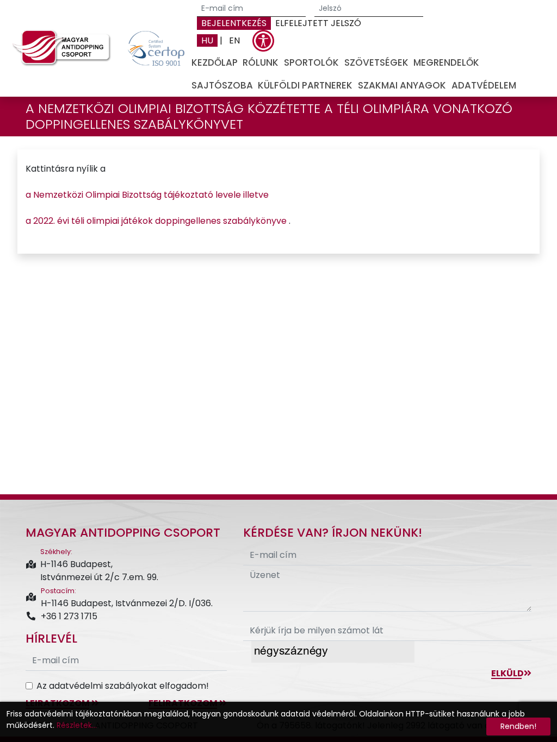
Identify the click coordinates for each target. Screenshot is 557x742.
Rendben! (518, 726)
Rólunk (260, 62)
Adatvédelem (483, 85)
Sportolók (311, 62)
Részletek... (77, 725)
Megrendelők (446, 62)
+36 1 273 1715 (69, 616)
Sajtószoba (222, 85)
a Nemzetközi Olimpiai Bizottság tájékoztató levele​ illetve (148, 194)
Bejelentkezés (234, 23)
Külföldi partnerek (305, 85)
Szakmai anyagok (402, 85)
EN (234, 40)
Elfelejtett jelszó (318, 23)
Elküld (507, 673)
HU (207, 40)
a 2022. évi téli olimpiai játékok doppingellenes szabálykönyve (157, 221)
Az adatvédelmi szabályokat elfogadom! (122, 686)
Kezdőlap (214, 62)
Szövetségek (376, 62)
